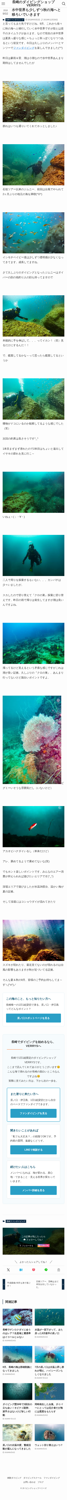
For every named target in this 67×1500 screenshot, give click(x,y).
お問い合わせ (29, 1482)
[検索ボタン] (63, 4)
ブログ (41, 1482)
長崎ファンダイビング (14, 20)
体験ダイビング (14, 1478)
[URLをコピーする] (58, 1270)
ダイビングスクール (32, 1478)
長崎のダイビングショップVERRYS (33, 3)
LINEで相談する (33, 1149)
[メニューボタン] (3, 4)
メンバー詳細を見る (33, 1190)
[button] (8, 1270)
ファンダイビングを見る (33, 1113)
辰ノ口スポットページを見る (33, 1018)
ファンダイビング (23, 47)
